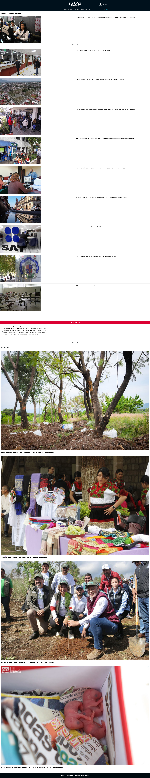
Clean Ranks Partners (79, 775)
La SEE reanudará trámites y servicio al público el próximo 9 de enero (95, 50)
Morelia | (3, 451)
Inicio (61, 9)
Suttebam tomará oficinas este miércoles (87, 286)
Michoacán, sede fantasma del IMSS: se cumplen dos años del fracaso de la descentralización (102, 197)
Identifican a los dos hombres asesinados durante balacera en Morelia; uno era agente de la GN (24, 328)
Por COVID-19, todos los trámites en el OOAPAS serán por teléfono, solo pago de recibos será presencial (105, 138)
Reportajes (87, 9)
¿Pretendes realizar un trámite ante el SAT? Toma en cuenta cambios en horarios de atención (102, 227)
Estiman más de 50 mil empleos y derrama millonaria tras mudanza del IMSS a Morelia (100, 79)
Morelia (71, 9)
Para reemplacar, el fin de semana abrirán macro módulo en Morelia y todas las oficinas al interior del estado (106, 109)
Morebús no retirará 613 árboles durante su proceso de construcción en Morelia (27, 452)
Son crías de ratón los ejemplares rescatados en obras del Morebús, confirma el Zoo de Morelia (32, 767)
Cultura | (3, 556)
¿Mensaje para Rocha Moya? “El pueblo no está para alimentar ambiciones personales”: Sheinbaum (25, 332)
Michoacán (66, 9)
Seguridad (77, 9)
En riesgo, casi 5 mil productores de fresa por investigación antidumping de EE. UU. (22, 334)
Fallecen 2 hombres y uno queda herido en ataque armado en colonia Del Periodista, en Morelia (24, 330)
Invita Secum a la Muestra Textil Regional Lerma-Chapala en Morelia (24, 557)
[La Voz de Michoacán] (75, 4)
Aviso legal (63, 775)
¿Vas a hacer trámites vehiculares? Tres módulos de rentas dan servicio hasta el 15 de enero (101, 168)
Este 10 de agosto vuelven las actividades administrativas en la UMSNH (96, 256)
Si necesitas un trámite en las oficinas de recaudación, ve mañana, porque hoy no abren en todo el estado (105, 17)
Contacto (87, 775)
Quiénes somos (70, 775)
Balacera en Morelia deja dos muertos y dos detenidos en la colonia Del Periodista (21, 326)
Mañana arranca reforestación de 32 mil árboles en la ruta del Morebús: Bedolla (27, 662)
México (82, 9)
